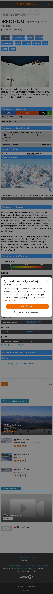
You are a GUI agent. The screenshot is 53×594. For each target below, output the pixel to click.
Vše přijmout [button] (27, 306)
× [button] (47, 280)
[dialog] (26, 297)
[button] (26, 312)
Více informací (10, 300)
